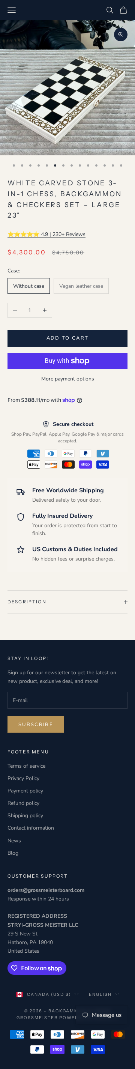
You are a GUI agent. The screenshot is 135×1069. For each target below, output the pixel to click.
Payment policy (25, 790)
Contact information (31, 827)
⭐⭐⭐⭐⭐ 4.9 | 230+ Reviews (47, 234)
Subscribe (35, 724)
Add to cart (67, 338)
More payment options (67, 378)
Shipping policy (25, 815)
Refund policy (23, 803)
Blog (13, 853)
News (14, 840)
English (100, 994)
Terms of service (26, 766)
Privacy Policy (23, 778)
